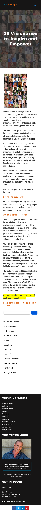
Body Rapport (9, 331)
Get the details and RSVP (13, 196)
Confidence (8, 345)
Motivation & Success (11, 358)
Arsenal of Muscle (10, 336)
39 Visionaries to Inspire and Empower (20, 38)
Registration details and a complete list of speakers (19, 304)
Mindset (7, 340)
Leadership (8, 349)
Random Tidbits (9, 368)
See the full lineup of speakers (15, 214)
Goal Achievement (10, 326)
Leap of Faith (8, 354)
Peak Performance (10, 363)
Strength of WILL (10, 372)
